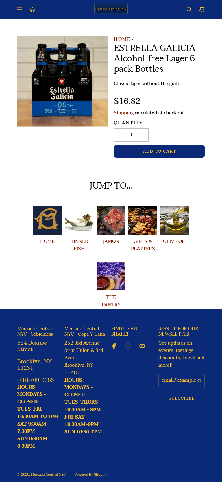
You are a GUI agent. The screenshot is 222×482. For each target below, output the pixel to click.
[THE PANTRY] (111, 276)
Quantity (128, 123)
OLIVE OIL (174, 242)
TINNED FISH (79, 245)
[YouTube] (142, 346)
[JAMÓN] (111, 220)
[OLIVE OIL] (174, 220)
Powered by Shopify (91, 474)
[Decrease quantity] (120, 135)
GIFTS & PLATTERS (143, 245)
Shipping (124, 113)
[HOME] (47, 220)
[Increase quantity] (142, 135)
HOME (47, 242)
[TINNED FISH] (79, 220)
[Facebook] (114, 346)
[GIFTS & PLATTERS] (142, 220)
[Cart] (201, 9)
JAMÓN (111, 242)
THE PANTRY (111, 301)
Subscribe (182, 398)
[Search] (189, 9)
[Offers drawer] (32, 9)
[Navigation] (19, 9)
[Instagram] (128, 346)
